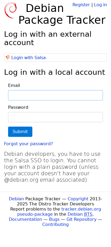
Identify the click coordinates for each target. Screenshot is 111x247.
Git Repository (81, 219)
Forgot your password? (28, 143)
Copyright (78, 198)
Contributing (55, 224)
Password (18, 107)
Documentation (25, 219)
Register (81, 4)
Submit (20, 131)
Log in (100, 4)
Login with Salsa (28, 57)
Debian (16, 198)
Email (14, 85)
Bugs (54, 219)
